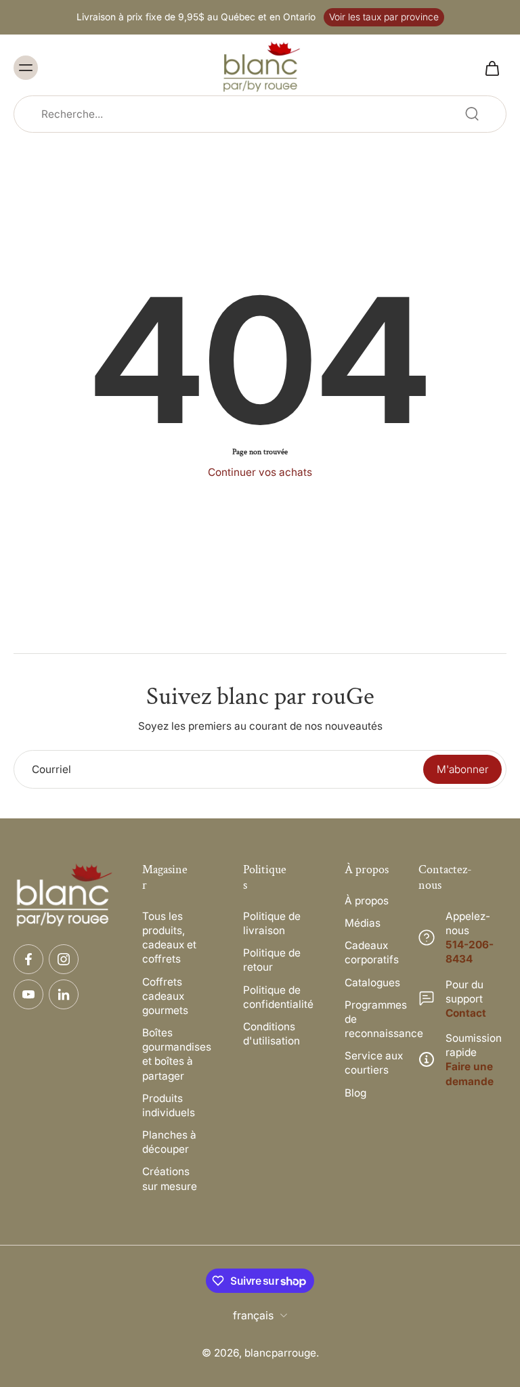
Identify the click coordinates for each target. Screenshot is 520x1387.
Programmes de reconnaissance (375, 1019)
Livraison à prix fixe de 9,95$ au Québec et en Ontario (196, 17)
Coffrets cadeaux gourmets (165, 996)
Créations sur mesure (169, 1178)
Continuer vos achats (260, 472)
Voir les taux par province (384, 17)
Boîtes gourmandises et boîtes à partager (172, 1054)
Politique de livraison (272, 923)
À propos (367, 900)
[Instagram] (64, 959)
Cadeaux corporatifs (372, 952)
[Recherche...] (471, 113)
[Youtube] (28, 994)
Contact (466, 1013)
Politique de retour (272, 959)
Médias (363, 923)
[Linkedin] (64, 994)
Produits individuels (168, 1105)
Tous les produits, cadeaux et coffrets (169, 938)
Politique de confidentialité (273, 997)
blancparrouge (280, 1352)
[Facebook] (28, 959)
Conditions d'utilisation (271, 1033)
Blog (355, 1092)
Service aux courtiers (374, 1062)
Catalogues (372, 982)
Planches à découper (169, 1141)
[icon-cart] (491, 67)
